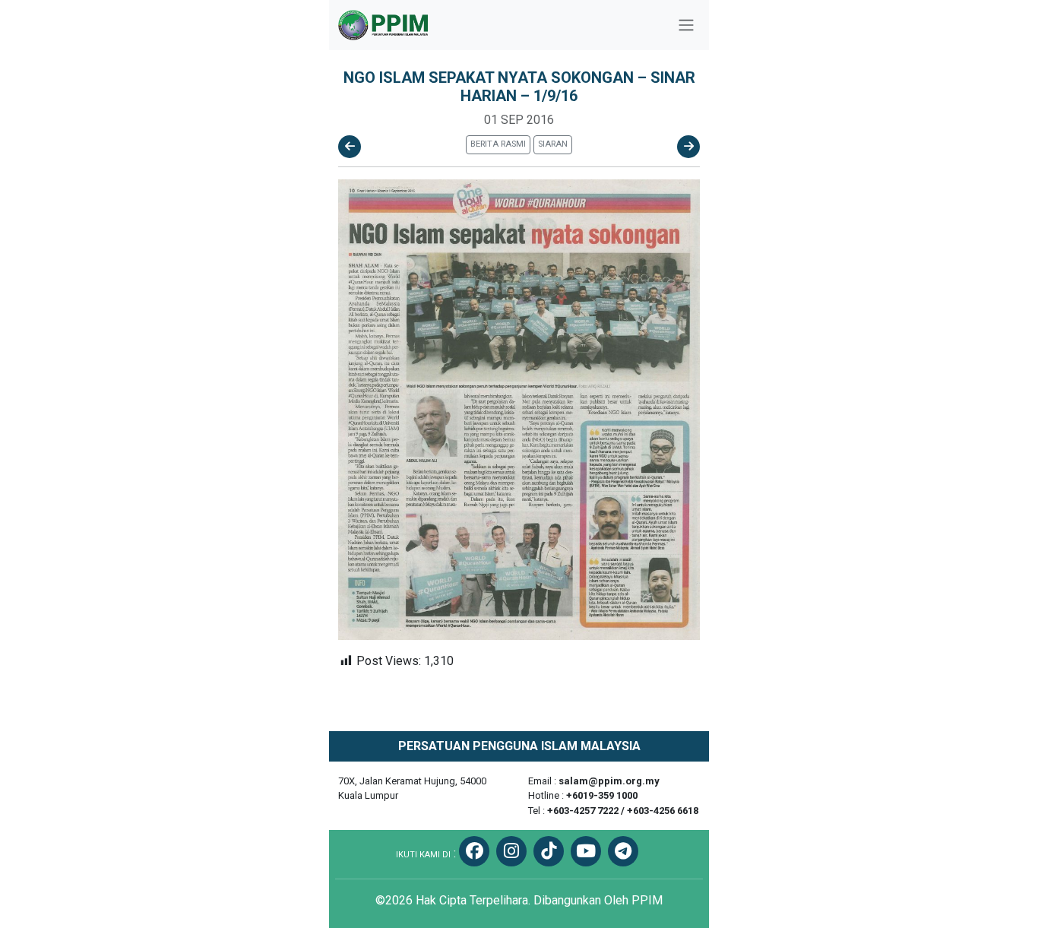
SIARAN (553, 144)
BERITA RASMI (498, 144)
